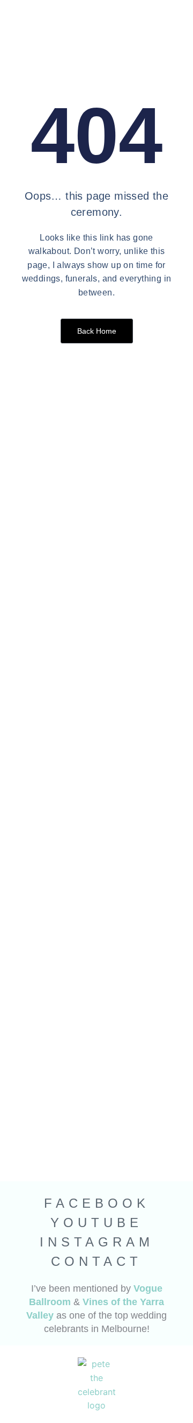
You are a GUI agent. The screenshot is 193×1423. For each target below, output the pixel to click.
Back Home (96, 331)
